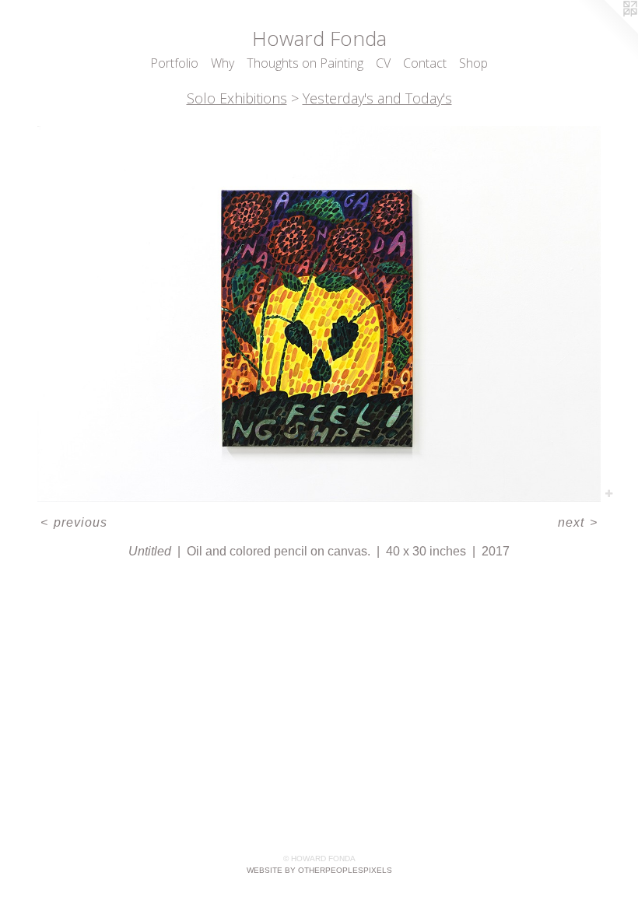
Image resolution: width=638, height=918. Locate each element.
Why (222, 63)
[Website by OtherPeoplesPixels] (607, 31)
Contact (425, 63)
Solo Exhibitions (237, 98)
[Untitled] (319, 314)
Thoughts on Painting (305, 63)
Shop (473, 63)
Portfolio (174, 63)
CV (383, 63)
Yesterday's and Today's (377, 98)
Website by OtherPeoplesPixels (319, 870)
